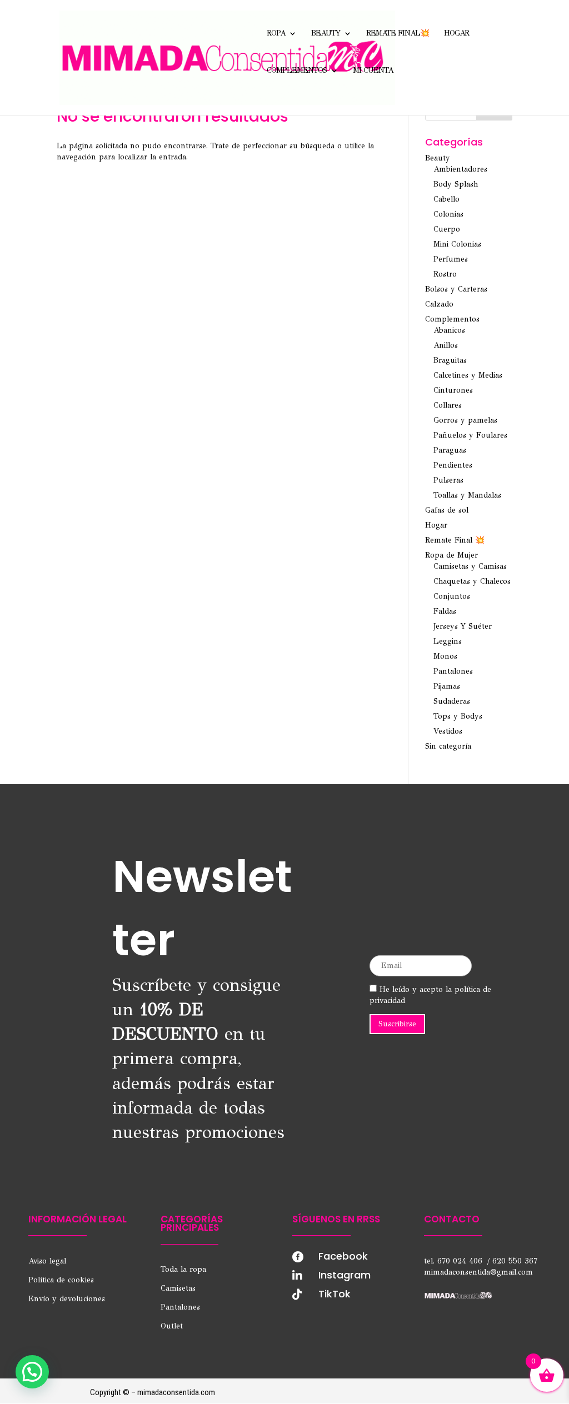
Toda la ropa (183, 1269)
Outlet (172, 1326)
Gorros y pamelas (465, 420)
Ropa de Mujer (451, 555)
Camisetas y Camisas (470, 566)
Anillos (445, 345)
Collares (447, 405)
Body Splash (455, 184)
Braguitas (450, 360)
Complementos (297, 71)
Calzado (439, 304)
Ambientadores (460, 169)
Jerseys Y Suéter (462, 626)
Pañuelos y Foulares (470, 435)
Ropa (276, 33)
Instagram (344, 1275)
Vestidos (447, 731)
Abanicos (449, 330)
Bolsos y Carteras (456, 289)
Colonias (448, 214)
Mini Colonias (457, 244)
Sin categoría (448, 746)
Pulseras (448, 480)
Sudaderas (451, 701)
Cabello (446, 199)
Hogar (456, 33)
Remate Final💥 (397, 33)
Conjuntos (451, 596)
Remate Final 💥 (455, 540)
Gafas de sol (446, 510)
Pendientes (452, 465)
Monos (445, 656)
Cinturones (453, 390)
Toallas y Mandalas (467, 495)
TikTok (334, 1294)
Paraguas (449, 450)
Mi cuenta (373, 71)
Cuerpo (446, 229)
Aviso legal (47, 1261)
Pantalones (453, 671)
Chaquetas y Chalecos (472, 581)
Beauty (325, 33)
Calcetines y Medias (467, 375)
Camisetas (178, 1288)
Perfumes (450, 259)
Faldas (444, 611)
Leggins (447, 641)
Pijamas (446, 686)
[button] (32, 1371)
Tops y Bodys (457, 716)
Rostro (445, 274)
